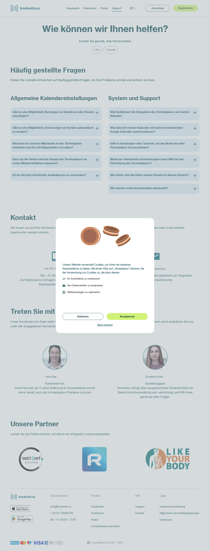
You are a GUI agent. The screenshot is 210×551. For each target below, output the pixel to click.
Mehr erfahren (105, 324)
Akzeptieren (127, 316)
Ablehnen (83, 316)
